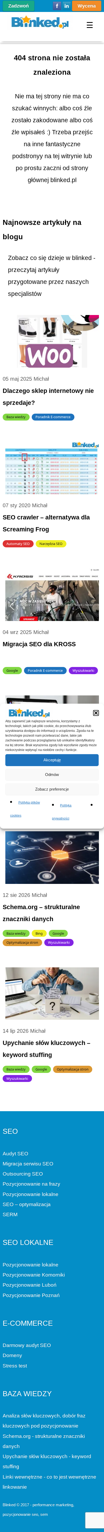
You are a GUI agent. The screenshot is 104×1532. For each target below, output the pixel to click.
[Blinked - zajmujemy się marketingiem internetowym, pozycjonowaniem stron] (40, 22)
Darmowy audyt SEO (27, 1345)
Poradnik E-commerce (52, 416)
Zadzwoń (18, 6)
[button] (96, 712)
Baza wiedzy (16, 416)
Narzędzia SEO (50, 543)
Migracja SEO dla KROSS (39, 644)
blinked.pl (63, 180)
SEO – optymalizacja (27, 1204)
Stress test (15, 1366)
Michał (41, 379)
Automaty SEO (18, 543)
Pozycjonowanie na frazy (31, 1184)
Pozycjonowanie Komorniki (34, 1275)
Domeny (12, 1355)
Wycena (87, 6)
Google (12, 670)
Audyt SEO (15, 1153)
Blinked (9, 1504)
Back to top (7, 1527)
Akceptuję (52, 760)
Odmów (52, 774)
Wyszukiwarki (83, 670)
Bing (39, 933)
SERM (10, 1214)
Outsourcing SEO (23, 1174)
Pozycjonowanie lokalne (30, 1194)
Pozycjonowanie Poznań (31, 1295)
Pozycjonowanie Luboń (30, 1285)
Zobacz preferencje (52, 789)
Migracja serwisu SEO (28, 1163)
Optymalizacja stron (22, 942)
